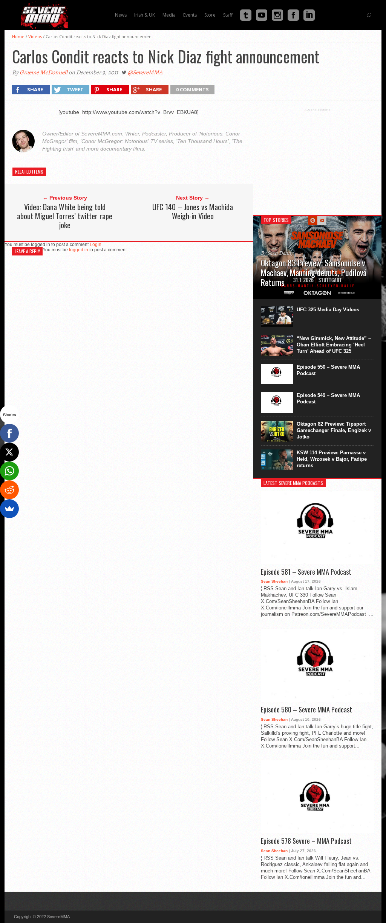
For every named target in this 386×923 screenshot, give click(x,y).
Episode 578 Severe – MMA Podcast (306, 841)
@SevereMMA (145, 72)
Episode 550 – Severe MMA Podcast (328, 370)
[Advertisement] (317, 158)
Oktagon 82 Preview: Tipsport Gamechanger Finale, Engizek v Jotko (334, 430)
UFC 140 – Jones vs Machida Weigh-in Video (192, 211)
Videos (35, 36)
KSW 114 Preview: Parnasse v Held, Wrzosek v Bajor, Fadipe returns (332, 459)
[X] (9, 452)
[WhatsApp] (9, 471)
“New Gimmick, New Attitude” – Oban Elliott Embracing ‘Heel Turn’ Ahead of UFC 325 (334, 344)
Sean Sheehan (274, 581)
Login (95, 244)
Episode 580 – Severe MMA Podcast (306, 710)
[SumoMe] (9, 508)
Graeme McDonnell (43, 72)
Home (18, 36)
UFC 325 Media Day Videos (328, 309)
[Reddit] (9, 489)
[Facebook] (9, 433)
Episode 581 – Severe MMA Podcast (306, 572)
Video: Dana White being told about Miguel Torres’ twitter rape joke (64, 215)
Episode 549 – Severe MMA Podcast (328, 398)
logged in (78, 249)
